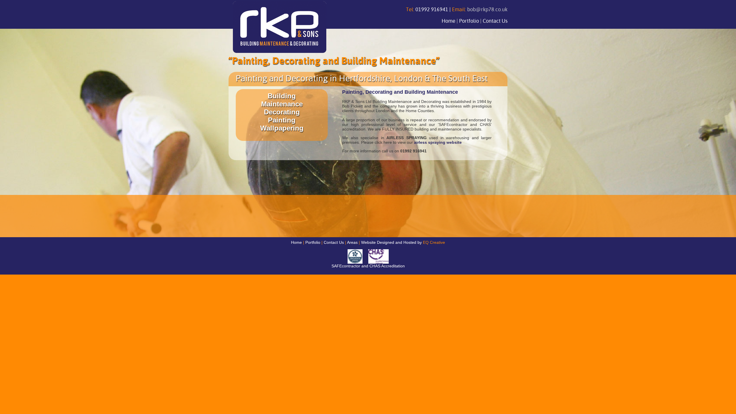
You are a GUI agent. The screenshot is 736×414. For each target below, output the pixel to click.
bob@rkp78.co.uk (487, 9)
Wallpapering (282, 128)
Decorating (282, 112)
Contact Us (495, 21)
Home (448, 21)
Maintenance (282, 104)
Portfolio (469, 21)
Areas (352, 242)
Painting (282, 120)
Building (282, 96)
